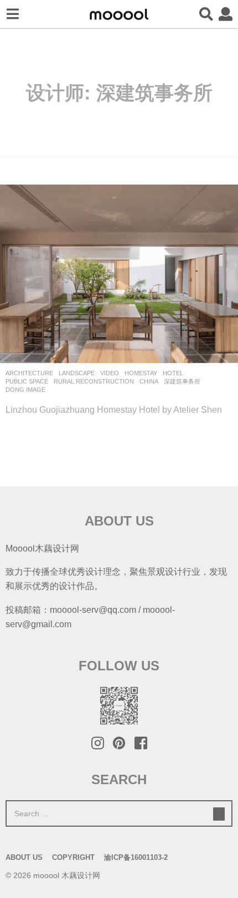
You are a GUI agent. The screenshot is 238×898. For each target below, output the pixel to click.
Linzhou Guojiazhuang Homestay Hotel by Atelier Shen (114, 409)
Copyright (73, 857)
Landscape (77, 373)
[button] (12, 14)
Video (109, 373)
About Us (24, 857)
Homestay (141, 373)
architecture (29, 373)
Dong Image (25, 389)
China (148, 381)
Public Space (27, 381)
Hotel (173, 373)
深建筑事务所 (182, 381)
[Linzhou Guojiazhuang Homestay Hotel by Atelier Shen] (119, 274)
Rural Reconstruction (94, 381)
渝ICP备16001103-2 (136, 857)
